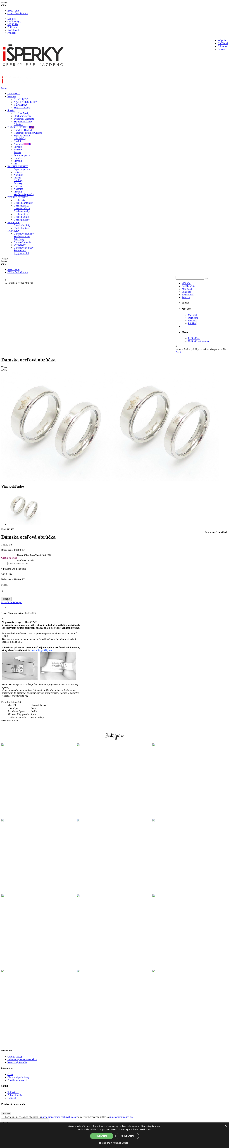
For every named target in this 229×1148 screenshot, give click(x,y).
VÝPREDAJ (20, 104)
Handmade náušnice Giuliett (28, 132)
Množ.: (4, 584)
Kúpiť (6, 598)
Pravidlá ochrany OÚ (18, 1080)
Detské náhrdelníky (23, 203)
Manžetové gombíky (24, 194)
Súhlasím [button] (102, 1136)
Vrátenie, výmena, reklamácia (22, 1059)
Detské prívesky (22, 219)
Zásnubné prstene (22, 155)
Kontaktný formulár (17, 1062)
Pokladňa (12, 27)
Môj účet (11, 18)
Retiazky (18, 149)
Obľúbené (223, 43)
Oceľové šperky (22, 113)
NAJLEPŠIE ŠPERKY (25, 102)
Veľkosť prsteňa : (26, 560)
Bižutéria (18, 124)
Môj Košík (12, 24)
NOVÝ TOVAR (22, 99)
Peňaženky (19, 239)
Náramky (22, 144)
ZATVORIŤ (13, 93)
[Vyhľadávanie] (206, 278)
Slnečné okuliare (22, 236)
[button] (114, 1142)
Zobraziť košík (14, 1095)
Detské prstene (21, 214)
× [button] (225, 1126)
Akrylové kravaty (22, 242)
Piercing (18, 160)
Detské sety (19, 200)
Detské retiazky (21, 205)
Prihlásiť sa (13, 1092)
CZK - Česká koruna (17, 13)
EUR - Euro (13, 10)
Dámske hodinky (22, 225)
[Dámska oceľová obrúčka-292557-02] (24, 524)
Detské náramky (22, 211)
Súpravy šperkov (22, 135)
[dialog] (114, 1135)
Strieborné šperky (22, 116)
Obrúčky (18, 158)
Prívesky (18, 146)
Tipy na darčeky (22, 107)
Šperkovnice (20, 250)
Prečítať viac (145, 1129)
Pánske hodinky (21, 228)
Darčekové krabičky (24, 233)
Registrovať (13, 30)
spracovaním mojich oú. (121, 1117)
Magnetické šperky (23, 121)
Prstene (17, 152)
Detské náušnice (22, 208)
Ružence (18, 186)
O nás (10, 1074)
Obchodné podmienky (18, 1077)
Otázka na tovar (9, 557)
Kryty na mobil (21, 253)
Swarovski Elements (24, 118)
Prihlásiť (11, 32)
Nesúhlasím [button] (127, 1136)
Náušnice (18, 141)
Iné (15, 163)
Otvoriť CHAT (14, 1056)
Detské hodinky (21, 217)
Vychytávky (20, 245)
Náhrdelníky (20, 138)
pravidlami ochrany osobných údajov (59, 1117)
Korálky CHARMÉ (23, 130)
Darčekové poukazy (23, 247)
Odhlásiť (11, 1098)
